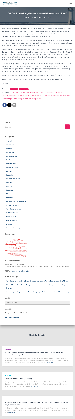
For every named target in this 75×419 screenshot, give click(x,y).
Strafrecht (24, 89)
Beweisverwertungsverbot (54, 92)
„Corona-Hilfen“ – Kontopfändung (18, 378)
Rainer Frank (46, 95)
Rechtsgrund (55, 95)
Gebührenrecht (11, 163)
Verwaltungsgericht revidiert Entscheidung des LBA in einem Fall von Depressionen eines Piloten (37, 281)
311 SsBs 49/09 (24, 92)
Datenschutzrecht (12, 156)
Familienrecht (10, 160)
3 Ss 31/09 (15, 92)
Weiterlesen (50, 362)
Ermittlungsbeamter (23, 95)
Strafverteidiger (7, 99)
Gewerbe (9, 171)
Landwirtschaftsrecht (13, 179)
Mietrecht (9, 186)
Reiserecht (9, 190)
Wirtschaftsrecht (11, 216)
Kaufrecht (9, 175)
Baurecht (9, 148)
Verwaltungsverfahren (13, 209)
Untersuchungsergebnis (20, 99)
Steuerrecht (10, 194)
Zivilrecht (9, 224)
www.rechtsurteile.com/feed (21, 271)
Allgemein (14, 89)
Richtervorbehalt (65, 95)
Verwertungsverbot (35, 99)
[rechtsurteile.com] (10, 3)
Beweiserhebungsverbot (37, 92)
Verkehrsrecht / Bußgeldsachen (16, 201)
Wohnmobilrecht (11, 220)
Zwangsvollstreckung (13, 228)
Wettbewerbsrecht (12, 213)
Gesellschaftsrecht (12, 167)
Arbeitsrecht (10, 145)
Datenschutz (10, 152)
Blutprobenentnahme (9, 95)
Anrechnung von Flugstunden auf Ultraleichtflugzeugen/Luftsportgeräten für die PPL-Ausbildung (37, 292)
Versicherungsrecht (12, 205)
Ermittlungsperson (35, 95)
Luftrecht (9, 182)
